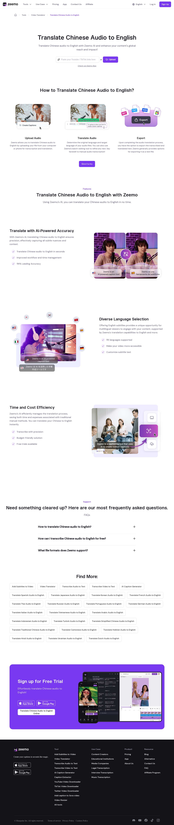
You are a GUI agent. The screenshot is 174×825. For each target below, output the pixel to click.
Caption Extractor (62, 777)
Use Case (40, 4)
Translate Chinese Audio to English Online (36, 712)
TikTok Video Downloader (66, 786)
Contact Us (76, 4)
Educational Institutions (102, 759)
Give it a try (87, 164)
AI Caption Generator (64, 772)
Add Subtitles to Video (65, 754)
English (139, 4)
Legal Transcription (100, 768)
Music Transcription (100, 777)
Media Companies (100, 763)
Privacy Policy (68, 821)
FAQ (146, 768)
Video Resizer (60, 800)
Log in (153, 4)
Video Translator (38, 15)
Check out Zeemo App (87, 66)
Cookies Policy (82, 821)
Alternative (149, 759)
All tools (58, 804)
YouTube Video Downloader (67, 781)
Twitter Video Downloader (66, 791)
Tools (25, 4)
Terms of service (54, 821)
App (65, 4)
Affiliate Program (152, 772)
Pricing (55, 4)
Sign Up (165, 4)
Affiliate (89, 4)
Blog (146, 754)
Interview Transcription (102, 772)
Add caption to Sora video (66, 795)
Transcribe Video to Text (65, 768)
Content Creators (99, 754)
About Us (129, 763)
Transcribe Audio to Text (65, 763)
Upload (112, 59)
